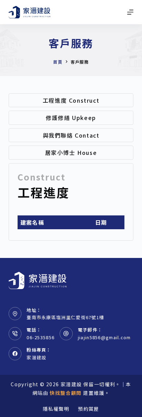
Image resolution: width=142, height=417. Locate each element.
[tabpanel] (71, 202)
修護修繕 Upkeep (71, 117)
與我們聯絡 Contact (71, 135)
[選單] (130, 12)
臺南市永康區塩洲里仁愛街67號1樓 (65, 317)
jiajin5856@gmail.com (104, 337)
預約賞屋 (88, 409)
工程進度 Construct (71, 100)
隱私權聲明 (56, 409)
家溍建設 (36, 357)
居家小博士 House (71, 152)
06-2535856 (40, 337)
